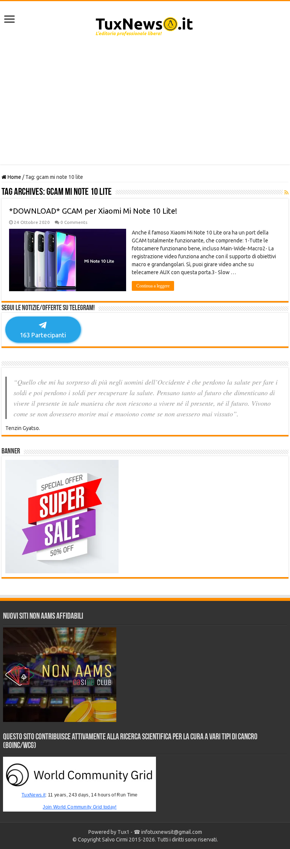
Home (13, 177)
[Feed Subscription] (286, 192)
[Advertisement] (145, 104)
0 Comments (73, 222)
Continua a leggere (153, 286)
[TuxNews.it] (145, 24)
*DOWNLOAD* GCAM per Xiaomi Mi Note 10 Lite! (93, 210)
